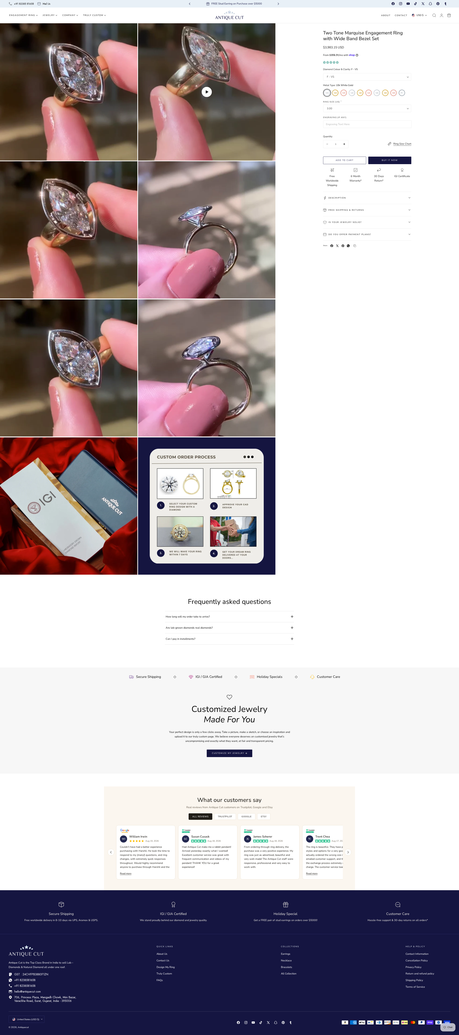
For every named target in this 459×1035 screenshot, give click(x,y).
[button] (434, 15)
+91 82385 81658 (24, 4)
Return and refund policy (420, 974)
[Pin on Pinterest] (343, 245)
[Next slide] (278, 4)
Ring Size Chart (402, 144)
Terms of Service (415, 987)
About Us (162, 954)
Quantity (327, 136)
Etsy (264, 816)
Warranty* (355, 180)
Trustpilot (225, 816)
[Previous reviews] (111, 852)
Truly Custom (164, 974)
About (386, 15)
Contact (401, 15)
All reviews (200, 816)
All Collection (288, 974)
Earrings (285, 954)
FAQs (160, 980)
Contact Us (163, 960)
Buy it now (390, 160)
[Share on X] (337, 245)
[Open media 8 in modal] (269, 444)
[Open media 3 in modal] (131, 168)
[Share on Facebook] (331, 245)
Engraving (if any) (335, 117)
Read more (125, 873)
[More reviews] (348, 852)
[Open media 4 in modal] (269, 168)
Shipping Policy (414, 980)
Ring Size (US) (332, 101)
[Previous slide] (189, 4)
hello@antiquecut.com (27, 991)
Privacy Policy (413, 967)
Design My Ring (166, 967)
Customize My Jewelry (228, 753)
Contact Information (417, 954)
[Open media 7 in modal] (131, 444)
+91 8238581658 (25, 980)
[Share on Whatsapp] (348, 245)
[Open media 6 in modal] (269, 306)
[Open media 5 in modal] (131, 306)
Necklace (286, 960)
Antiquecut (23, 1027)
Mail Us (46, 4)
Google (247, 816)
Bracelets (286, 967)
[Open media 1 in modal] (131, 30)
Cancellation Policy (417, 960)
